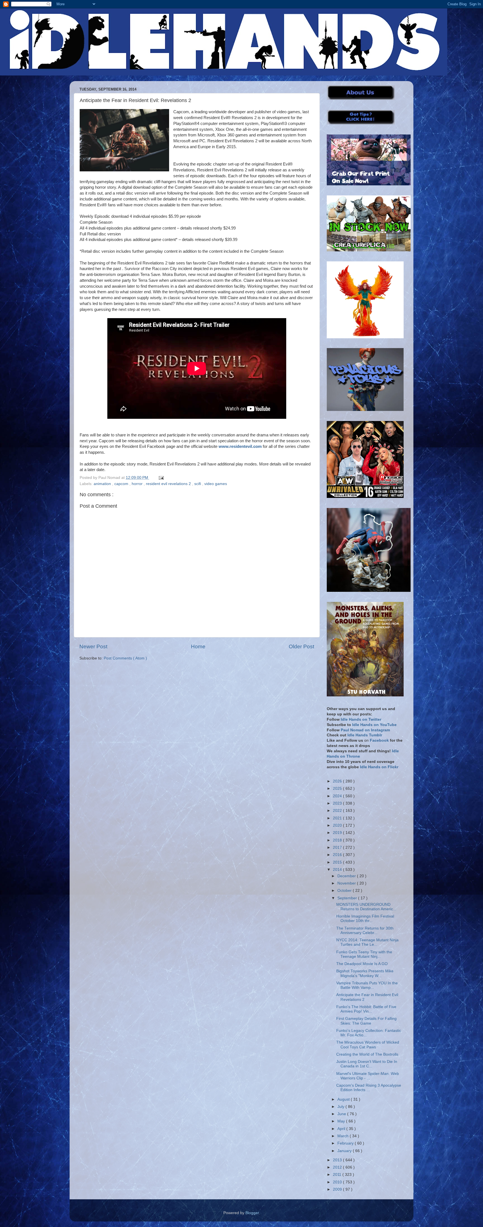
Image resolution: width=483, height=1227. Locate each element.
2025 (338, 788)
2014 (338, 869)
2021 (338, 818)
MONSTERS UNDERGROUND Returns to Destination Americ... (366, 906)
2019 (338, 833)
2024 (338, 796)
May (341, 1121)
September (347, 898)
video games (215, 484)
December (347, 876)
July (341, 1107)
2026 (338, 781)
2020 (338, 825)
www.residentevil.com (240, 446)
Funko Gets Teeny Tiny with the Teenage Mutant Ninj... (364, 954)
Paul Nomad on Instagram (365, 730)
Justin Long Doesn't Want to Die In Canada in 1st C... (366, 1064)
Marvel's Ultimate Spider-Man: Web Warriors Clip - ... (367, 1076)
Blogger (252, 1213)
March (343, 1136)
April (341, 1129)
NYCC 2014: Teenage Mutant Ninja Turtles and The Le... (367, 942)
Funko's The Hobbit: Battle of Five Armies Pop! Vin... (366, 1009)
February (346, 1143)
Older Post (301, 646)
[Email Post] (160, 478)
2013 (338, 1160)
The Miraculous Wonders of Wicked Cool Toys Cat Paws (367, 1044)
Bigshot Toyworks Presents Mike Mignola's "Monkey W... (365, 973)
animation (103, 484)
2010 (338, 1182)
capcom (121, 484)
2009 (338, 1189)
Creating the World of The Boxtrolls (367, 1054)
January (345, 1151)
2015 (338, 862)
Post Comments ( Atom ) (125, 658)
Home (198, 646)
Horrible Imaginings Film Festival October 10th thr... (365, 918)
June (342, 1114)
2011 (337, 1174)
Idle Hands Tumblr (364, 735)
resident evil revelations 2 (169, 484)
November (347, 883)
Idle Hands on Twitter (361, 719)
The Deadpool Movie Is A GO (362, 964)
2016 (338, 855)
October (345, 890)
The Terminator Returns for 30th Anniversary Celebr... (365, 930)
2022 (338, 810)
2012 (338, 1167)
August (344, 1099)
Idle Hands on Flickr (379, 767)
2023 (338, 803)
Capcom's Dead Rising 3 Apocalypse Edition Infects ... (368, 1087)
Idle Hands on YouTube (374, 725)
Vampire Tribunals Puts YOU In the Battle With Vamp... (367, 985)
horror (138, 484)
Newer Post (93, 646)
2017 (338, 847)
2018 (338, 840)
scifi (198, 484)
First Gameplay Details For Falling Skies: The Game (366, 1020)
